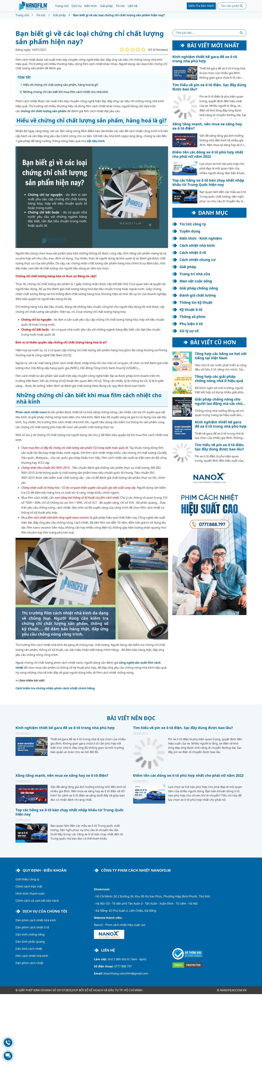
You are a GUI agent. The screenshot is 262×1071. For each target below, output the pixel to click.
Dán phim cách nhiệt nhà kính (36, 920)
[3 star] (132, 49)
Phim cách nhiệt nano (31, 412)
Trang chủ (62, 6)
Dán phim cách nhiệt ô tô (32, 927)
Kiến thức (90, 6)
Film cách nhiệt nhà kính (32, 956)
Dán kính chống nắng (30, 934)
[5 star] (143, 49)
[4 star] (138, 49)
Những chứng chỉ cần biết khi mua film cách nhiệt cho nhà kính (65, 92)
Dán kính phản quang (30, 942)
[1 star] (122, 49)
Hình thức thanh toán (30, 893)
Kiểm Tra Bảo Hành (201, 6)
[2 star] (127, 49)
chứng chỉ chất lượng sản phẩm (43, 111)
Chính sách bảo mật (29, 886)
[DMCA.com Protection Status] (209, 965)
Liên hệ (132, 6)
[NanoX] (109, 934)
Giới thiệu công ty (27, 879)
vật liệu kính (96, 141)
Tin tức (120, 6)
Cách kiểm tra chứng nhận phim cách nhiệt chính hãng (55, 688)
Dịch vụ (76, 6)
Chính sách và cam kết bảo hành (37, 901)
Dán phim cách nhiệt (29, 963)
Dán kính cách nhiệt (29, 949)
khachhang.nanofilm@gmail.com (126, 973)
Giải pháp (106, 6)
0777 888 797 (123, 966)
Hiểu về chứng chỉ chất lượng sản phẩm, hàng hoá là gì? (60, 85)
